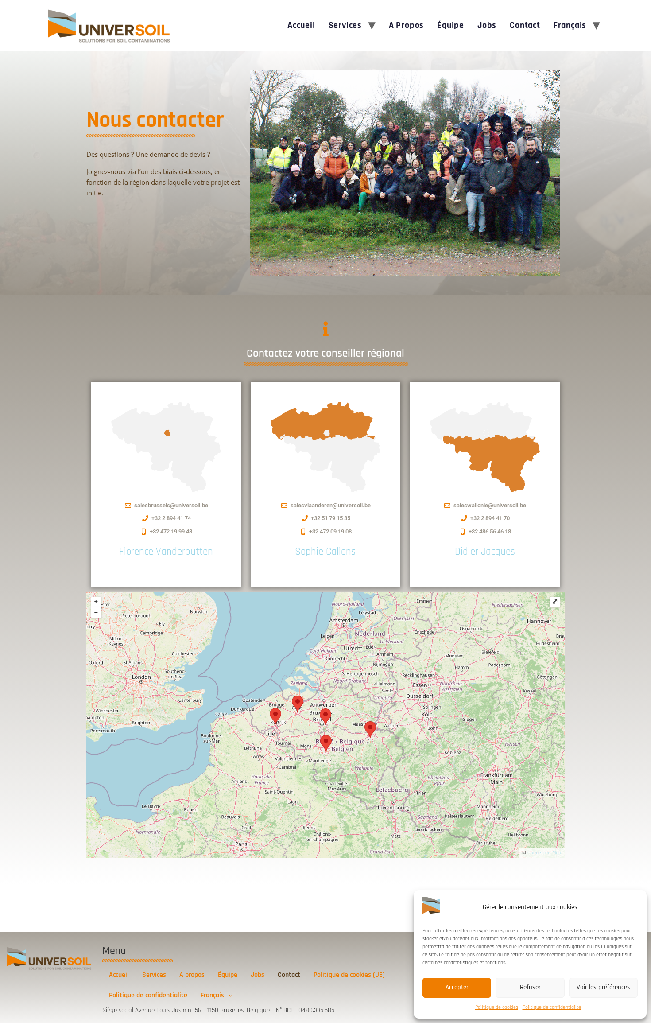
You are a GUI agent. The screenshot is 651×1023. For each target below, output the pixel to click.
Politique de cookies (496, 1007)
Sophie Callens (325, 551)
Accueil (301, 25)
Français (570, 25)
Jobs (486, 25)
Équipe (450, 25)
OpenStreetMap (544, 852)
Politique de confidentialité (552, 1007)
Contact (525, 25)
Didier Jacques (485, 551)
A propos (406, 25)
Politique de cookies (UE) (349, 975)
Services (345, 25)
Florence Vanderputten (166, 551)
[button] (216, 995)
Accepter (457, 987)
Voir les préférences (603, 987)
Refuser (530, 987)
